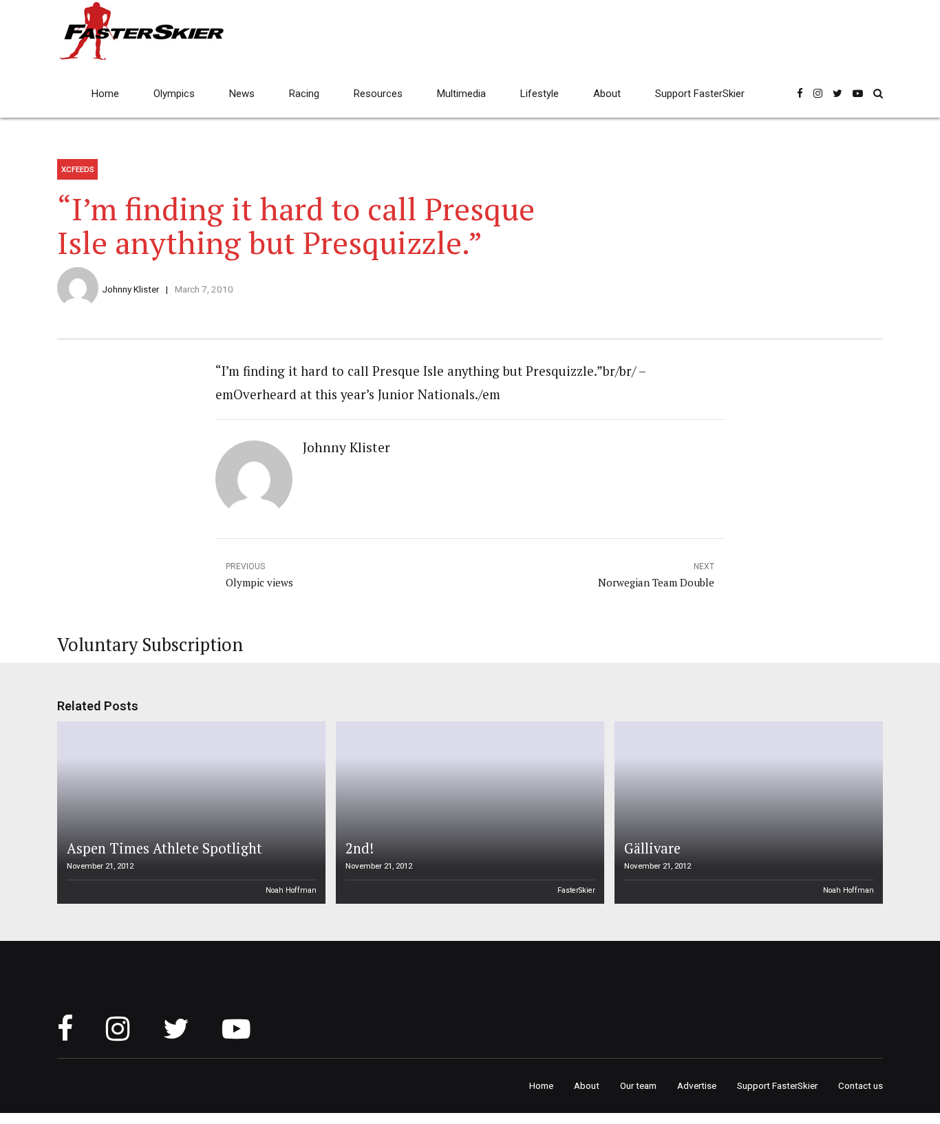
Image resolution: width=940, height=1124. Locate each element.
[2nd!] (468, 812)
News (242, 93)
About (607, 93)
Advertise (696, 1085)
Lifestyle (539, 93)
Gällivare (652, 848)
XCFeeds (77, 169)
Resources (378, 93)
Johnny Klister (130, 289)
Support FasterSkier (700, 93)
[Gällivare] (747, 812)
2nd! (359, 848)
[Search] (878, 93)
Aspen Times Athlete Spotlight (164, 848)
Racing (304, 93)
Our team (638, 1085)
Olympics (174, 93)
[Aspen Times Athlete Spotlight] (189, 812)
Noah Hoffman (291, 890)
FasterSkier (576, 890)
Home (105, 93)
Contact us (860, 1085)
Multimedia (461, 93)
